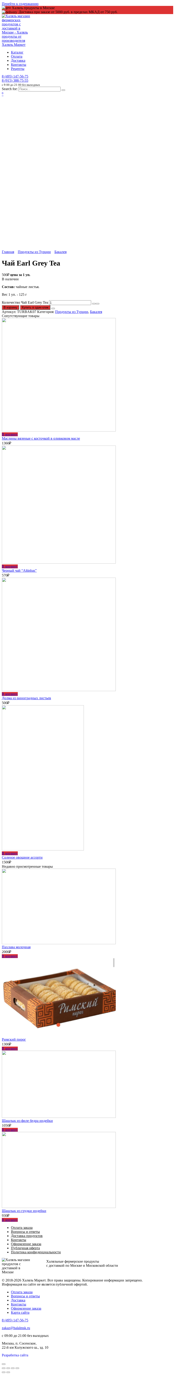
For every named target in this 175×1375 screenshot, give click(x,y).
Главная (8, 252)
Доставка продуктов (27, 1236)
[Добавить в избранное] (53, 308)
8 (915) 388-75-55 (15, 80)
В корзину (10, 307)
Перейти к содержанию (20, 4)
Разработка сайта (15, 1355)
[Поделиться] (8, 1368)
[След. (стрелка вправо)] (8, 1372)
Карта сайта (20, 1312)
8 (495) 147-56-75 (15, 76)
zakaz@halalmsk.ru (16, 1328)
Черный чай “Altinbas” (19, 570)
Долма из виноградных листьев (26, 698)
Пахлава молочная (16, 947)
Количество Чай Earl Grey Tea (25, 302)
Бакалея (60, 252)
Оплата (16, 56)
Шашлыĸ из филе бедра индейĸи (27, 1121)
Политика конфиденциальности (36, 1252)
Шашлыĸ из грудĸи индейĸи (24, 1211)
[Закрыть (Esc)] (3, 1368)
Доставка (18, 60)
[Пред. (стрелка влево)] (3, 1372)
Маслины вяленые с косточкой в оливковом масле (41, 438)
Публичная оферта (25, 1248)
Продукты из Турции (34, 252)
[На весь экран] (13, 1368)
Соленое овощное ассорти (22, 857)
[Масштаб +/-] (17, 1368)
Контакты (18, 65)
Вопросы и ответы (25, 1232)
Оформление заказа (26, 1244)
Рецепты (17, 69)
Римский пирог (14, 1039)
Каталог (17, 52)
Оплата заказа (22, 1228)
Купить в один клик (35, 307)
